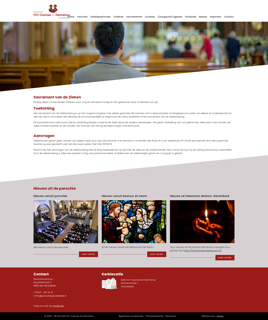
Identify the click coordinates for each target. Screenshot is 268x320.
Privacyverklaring (154, 316)
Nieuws (203, 16)
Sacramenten (134, 16)
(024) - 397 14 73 (44, 292)
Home (71, 16)
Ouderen (118, 16)
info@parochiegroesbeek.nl (50, 295)
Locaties (150, 16)
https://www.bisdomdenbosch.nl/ (202, 250)
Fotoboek (190, 16)
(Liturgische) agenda (170, 16)
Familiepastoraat (100, 16)
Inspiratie (215, 16)
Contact (229, 16)
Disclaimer (170, 316)
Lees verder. (88, 254)
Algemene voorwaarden (131, 316)
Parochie (82, 16)
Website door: (213, 316)
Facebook (58, 305)
